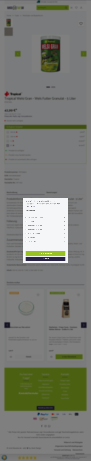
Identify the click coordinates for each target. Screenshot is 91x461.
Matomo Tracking (34, 233)
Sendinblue (32, 241)
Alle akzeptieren (45, 253)
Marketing (31, 237)
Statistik (31, 221)
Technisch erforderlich (36, 217)
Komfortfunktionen (35, 225)
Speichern (45, 258)
